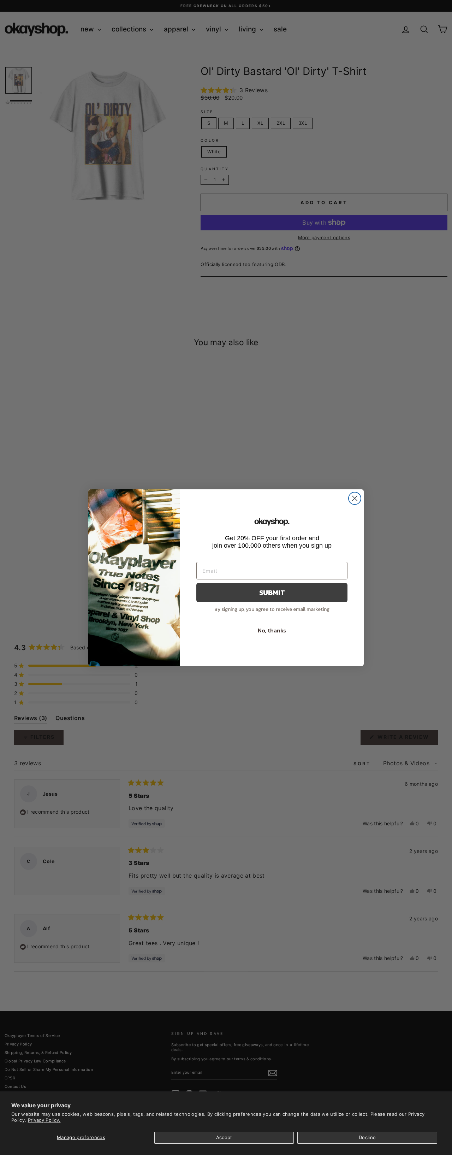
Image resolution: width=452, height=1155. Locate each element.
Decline (367, 1137)
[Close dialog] (355, 498)
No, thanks (272, 630)
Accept (224, 1137)
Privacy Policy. (44, 1120)
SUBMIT (272, 592)
